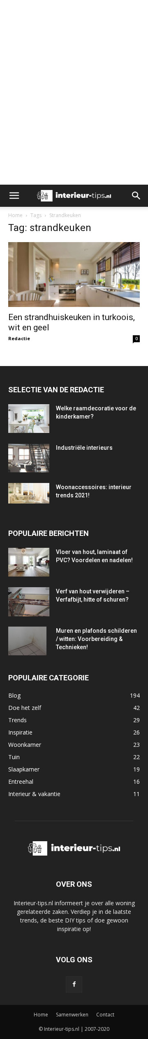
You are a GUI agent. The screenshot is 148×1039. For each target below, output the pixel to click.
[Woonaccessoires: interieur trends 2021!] (28, 493)
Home (15, 215)
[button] (14, 196)
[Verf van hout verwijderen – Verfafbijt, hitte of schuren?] (28, 601)
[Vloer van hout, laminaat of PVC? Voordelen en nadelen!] (28, 562)
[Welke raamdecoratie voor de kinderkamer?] (28, 418)
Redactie (19, 338)
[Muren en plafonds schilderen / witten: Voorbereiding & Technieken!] (27, 641)
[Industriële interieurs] (28, 458)
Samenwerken (72, 1014)
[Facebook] (74, 984)
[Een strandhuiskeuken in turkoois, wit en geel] (74, 274)
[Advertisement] (74, 14)
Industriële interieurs (84, 447)
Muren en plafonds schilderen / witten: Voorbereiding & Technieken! (96, 638)
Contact (105, 1014)
